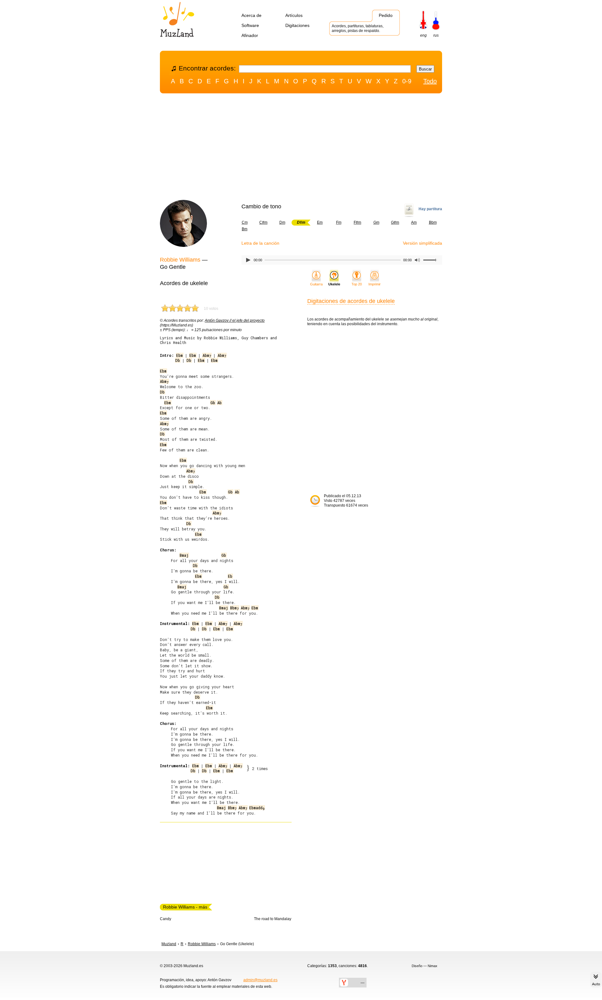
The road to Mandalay (272, 919)
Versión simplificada (422, 243)
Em (320, 222)
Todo (430, 81)
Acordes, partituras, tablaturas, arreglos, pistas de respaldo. (357, 28)
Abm (207, 355)
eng (423, 35)
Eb (230, 576)
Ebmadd (256, 807)
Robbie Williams (180, 260)
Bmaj (184, 555)
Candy (165, 919)
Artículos (294, 15)
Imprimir (374, 284)
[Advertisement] (301, 148)
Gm (376, 222)
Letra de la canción (260, 243)
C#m (263, 222)
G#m (395, 222)
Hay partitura (430, 209)
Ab (219, 402)
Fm (338, 222)
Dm (282, 222)
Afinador (249, 35)
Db (177, 360)
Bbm (433, 222)
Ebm (179, 355)
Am (414, 222)
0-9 (406, 81)
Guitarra (316, 284)
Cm (245, 222)
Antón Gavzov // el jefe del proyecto (235, 320)
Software (250, 25)
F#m (357, 222)
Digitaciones (297, 25)
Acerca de (251, 15)
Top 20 (356, 284)
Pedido (386, 15)
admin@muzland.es (260, 980)
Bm (244, 229)
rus (436, 35)
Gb (212, 402)
